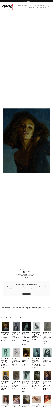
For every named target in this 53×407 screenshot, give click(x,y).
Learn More (26, 294)
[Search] (48, 6)
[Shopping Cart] (50, 6)
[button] (32, 6)
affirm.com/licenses (27, 291)
